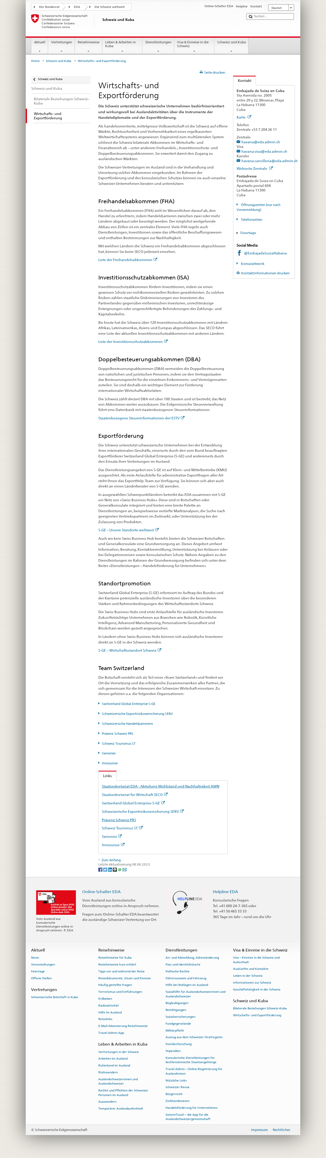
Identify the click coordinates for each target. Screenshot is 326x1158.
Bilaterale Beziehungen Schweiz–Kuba (260, 1008)
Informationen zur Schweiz (252, 982)
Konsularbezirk (252, 264)
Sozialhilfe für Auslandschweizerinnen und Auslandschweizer (195, 994)
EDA (77, 7)
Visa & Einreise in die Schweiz (193, 44)
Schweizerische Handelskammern (127, 724)
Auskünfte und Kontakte (250, 969)
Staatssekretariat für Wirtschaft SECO (132, 794)
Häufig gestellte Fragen (115, 985)
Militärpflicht (175, 1030)
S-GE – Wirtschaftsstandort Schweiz (127, 650)
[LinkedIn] (110, 869)
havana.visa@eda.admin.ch (264, 151)
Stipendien (173, 1051)
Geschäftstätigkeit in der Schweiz (256, 989)
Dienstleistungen (158, 42)
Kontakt (242, 80)
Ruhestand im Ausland (114, 1065)
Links (105, 776)
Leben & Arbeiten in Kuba (120, 44)
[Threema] (115, 869)
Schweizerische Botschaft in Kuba (54, 997)
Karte (241, 117)
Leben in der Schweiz (248, 975)
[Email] (125, 869)
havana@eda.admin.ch (260, 142)
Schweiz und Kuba (231, 42)
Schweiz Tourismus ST (118, 743)
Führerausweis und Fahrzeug (186, 978)
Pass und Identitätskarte (183, 964)
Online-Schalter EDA (101, 891)
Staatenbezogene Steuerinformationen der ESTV (139, 418)
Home (35, 61)
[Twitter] (105, 869)
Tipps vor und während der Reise (121, 971)
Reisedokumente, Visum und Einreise (124, 978)
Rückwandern (108, 1072)
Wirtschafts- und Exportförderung (257, 1015)
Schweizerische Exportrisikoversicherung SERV (137, 714)
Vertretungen (61, 42)
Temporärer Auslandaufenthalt (120, 1108)
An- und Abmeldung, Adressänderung (192, 957)
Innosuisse (110, 763)
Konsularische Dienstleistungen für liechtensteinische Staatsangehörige (191, 1060)
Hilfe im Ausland (110, 1012)
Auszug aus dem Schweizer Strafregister (194, 1037)
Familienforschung (179, 1044)
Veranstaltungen (43, 964)
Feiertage (248, 232)
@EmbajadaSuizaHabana (265, 253)
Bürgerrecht (174, 1094)
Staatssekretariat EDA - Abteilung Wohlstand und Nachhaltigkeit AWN (160, 786)
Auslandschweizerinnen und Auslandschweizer (118, 1081)
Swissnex (109, 753)
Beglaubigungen (177, 1003)
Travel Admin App (111, 1033)
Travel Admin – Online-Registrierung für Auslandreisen (194, 1071)
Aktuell (39, 42)
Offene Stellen (41, 978)
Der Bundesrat (49, 7)
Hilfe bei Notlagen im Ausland (187, 985)
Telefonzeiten (251, 220)
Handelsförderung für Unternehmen (192, 1108)
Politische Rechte (177, 971)
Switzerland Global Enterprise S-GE (128, 704)
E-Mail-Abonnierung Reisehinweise (123, 1026)
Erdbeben (105, 998)
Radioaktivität (108, 1005)
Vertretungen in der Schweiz (118, 1051)
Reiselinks (105, 1019)
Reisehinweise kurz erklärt (117, 964)
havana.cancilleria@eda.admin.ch (269, 161)
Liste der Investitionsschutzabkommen (130, 341)
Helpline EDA (225, 891)
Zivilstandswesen (177, 1101)
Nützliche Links (176, 1080)
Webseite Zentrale (252, 168)
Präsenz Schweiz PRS (117, 734)
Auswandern (107, 1101)
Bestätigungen (176, 1010)
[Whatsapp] (120, 869)
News (35, 957)
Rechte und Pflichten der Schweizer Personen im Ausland (123, 1093)
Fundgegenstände (178, 1023)
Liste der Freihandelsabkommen (125, 260)
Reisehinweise (88, 42)
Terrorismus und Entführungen (120, 992)
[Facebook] (100, 869)
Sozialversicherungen (180, 1017)
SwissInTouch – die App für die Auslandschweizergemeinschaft (188, 1117)
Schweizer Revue (177, 1087)
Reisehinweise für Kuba (115, 957)
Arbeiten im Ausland (113, 1058)
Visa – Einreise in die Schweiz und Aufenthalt (256, 960)
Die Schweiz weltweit (109, 7)
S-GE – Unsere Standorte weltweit (126, 530)
